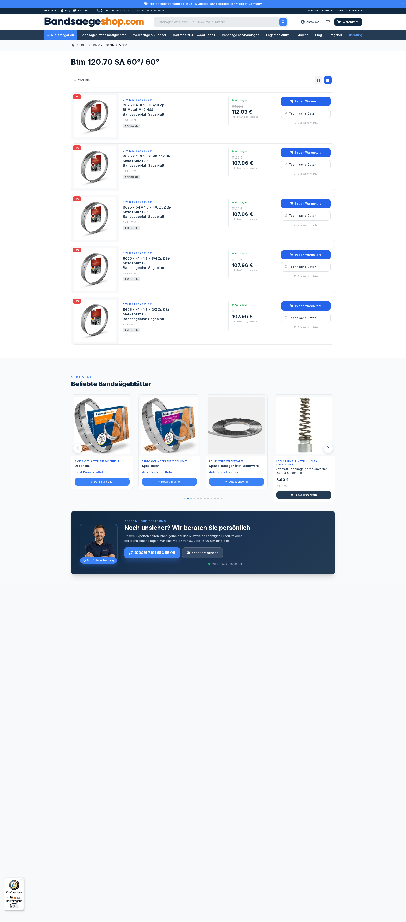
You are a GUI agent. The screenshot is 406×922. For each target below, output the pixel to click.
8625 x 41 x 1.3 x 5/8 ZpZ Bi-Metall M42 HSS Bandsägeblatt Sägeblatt (146, 161)
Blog (318, 35)
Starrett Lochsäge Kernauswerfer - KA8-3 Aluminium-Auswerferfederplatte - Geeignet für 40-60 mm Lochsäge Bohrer (236, 471)
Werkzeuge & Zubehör (149, 35)
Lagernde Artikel (278, 35)
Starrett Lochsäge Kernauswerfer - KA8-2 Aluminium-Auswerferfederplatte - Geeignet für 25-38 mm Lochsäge (303, 471)
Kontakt (52, 10)
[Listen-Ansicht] (328, 80)
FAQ (67, 10)
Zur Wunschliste (307, 122)
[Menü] (21, 880)
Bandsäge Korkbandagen (240, 35)
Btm (83, 45)
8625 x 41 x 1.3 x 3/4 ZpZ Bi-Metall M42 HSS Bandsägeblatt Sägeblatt (146, 263)
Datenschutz (354, 10)
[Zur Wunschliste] (127, 451)
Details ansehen (103, 481)
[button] (328, 448)
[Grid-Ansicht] (318, 80)
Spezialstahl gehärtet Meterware (167, 466)
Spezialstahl (84, 466)
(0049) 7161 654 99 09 (155, 553)
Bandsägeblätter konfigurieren (103, 35)
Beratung (356, 35)
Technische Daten (302, 113)
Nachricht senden (204, 553)
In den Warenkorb (308, 101)
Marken (303, 35)
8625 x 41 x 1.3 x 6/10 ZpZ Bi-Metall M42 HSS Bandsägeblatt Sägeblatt (145, 109)
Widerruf (313, 10)
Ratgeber (83, 10)
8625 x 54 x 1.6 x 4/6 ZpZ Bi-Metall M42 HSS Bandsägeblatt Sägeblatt (147, 212)
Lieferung (328, 10)
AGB (340, 10)
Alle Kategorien (62, 35)
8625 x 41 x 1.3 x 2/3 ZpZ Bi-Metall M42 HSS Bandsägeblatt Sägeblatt (146, 314)
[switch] (14, 905)
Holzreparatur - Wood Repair (194, 35)
